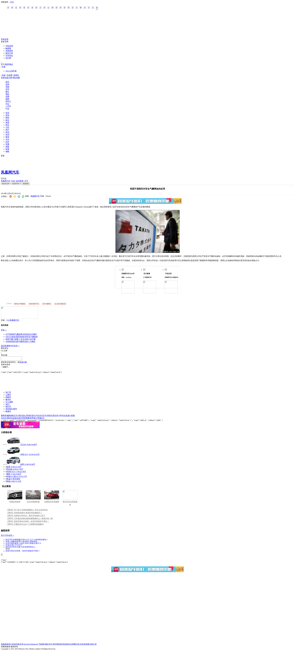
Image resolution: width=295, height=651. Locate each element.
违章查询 (9, 51)
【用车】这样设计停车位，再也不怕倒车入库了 (26, 516)
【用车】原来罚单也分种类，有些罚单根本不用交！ (28, 521)
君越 (73, 416)
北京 (12, 2)
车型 (7, 89)
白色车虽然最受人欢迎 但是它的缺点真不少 (23, 543)
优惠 (7, 96)
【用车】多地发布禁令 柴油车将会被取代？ (24, 513)
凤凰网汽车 (10, 172)
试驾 (7, 84)
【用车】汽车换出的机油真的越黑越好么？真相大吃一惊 (30, 518)
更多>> (4, 330)
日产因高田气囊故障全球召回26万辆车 (21, 334)
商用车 (16, 75)
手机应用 (9, 46)
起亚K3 (23, 416)
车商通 (9, 75)
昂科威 (9, 469)
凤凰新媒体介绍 (7, 644)
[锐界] (13, 464)
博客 (7, 147)
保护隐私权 (57, 644)
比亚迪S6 (15, 418)
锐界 (22, 464)
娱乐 (7, 120)
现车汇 (8, 101)
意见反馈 (81, 644)
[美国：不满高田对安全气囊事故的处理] (147, 252)
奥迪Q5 (9, 479)
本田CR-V (24, 454)
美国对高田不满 (34, 304)
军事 (7, 144)
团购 (7, 99)
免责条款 (66, 644)
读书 (7, 134)
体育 (7, 122)
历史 (7, 142)
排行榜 (8, 58)
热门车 (8, 392)
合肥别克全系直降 (51, 502)
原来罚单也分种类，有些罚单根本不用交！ (23, 551)
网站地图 (16, 78)
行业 (7, 108)
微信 (11, 64)
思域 (28, 416)
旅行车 (8, 406)
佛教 (7, 151)
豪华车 (8, 400)
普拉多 (55, 416)
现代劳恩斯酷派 (25, 418)
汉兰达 (23, 445)
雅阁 (3, 416)
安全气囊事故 (47, 304)
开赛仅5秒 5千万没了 (14, 545)
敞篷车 (8, 411)
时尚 (7, 125)
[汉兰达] (13, 445)
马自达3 (4, 418)
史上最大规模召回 (60, 304)
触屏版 (8, 48)
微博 (7, 64)
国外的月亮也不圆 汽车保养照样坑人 (20, 547)
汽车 (7, 127)
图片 (7, 92)
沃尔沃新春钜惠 (33, 502)
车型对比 (9, 56)
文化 (7, 139)
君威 (6, 416)
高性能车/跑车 (11, 409)
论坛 (7, 104)
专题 (3, 75)
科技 (7, 132)
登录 (3, 78)
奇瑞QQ (34, 418)
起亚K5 (33, 416)
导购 (7, 87)
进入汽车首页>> (7, 535)
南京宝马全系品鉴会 (70, 503)
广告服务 (41, 644)
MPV (8, 404)
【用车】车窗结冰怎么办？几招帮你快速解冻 (25, 524)
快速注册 (8, 78)
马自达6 (39, 416)
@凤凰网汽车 (13, 320)
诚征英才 (48, 644)
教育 (7, 137)
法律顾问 (73, 644)
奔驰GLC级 (11, 476)
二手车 (8, 106)
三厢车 (8, 395)
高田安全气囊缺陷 (19, 304)
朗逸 (8, 481)
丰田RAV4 (10, 472)
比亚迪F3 (67, 416)
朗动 (9, 418)
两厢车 (8, 397)
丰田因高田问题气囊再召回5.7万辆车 (20, 341)
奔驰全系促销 (14, 502)
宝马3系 (17, 416)
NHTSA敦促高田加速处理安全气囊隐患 (22, 337)
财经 (7, 118)
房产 (7, 130)
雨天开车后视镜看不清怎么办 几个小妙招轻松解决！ (27, 539)
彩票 (7, 149)
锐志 (51, 416)
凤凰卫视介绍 (91, 644)
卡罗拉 (61, 416)
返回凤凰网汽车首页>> (10, 346)
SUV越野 (9, 402)
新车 (7, 82)
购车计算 (9, 53)
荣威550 (41, 418)
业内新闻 (19, 181)
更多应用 (4, 39)
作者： (3, 320)
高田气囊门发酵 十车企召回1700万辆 (20, 339)
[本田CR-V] (13, 454)
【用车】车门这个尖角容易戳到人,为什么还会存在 (27, 510)
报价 (7, 94)
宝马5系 (45, 416)
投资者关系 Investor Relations (25, 644)
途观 (8, 467)
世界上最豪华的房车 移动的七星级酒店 (21, 541)
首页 (7, 113)
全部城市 (97, 8)
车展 (3, 67)
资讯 (7, 115)
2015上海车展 (11, 71)
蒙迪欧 (11, 416)
